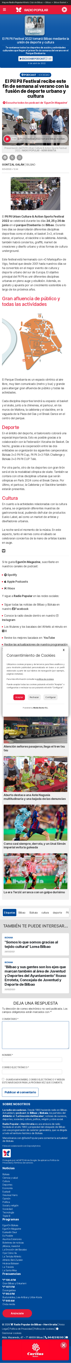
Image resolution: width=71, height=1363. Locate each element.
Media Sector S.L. (40, 708)
